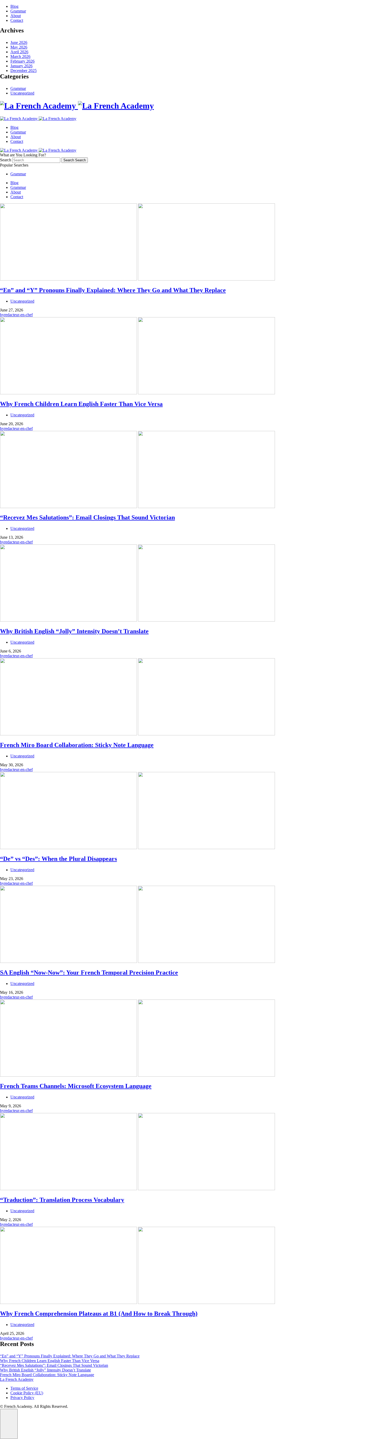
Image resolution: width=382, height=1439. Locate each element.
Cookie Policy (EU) (26, 1393)
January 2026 (21, 66)
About (15, 16)
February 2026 (22, 61)
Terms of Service (24, 1388)
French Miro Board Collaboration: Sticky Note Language (47, 1375)
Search (6, 160)
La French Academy (17, 1379)
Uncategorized (22, 93)
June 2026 (18, 42)
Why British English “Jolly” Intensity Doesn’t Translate (45, 1370)
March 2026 (20, 56)
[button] (9, 1424)
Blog (14, 6)
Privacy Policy (22, 1397)
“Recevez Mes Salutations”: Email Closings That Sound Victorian (54, 1365)
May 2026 (18, 47)
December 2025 (23, 70)
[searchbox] (36, 160)
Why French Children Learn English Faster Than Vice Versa (49, 1360)
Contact (16, 20)
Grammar (18, 11)
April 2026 (19, 52)
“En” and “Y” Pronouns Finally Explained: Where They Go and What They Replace (70, 1356)
